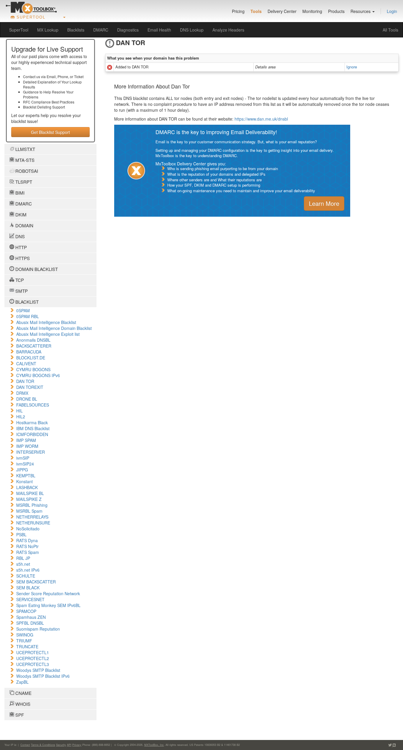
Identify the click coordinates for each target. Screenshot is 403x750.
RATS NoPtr (27, 546)
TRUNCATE (27, 646)
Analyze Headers (228, 30)
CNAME (23, 693)
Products (336, 11)
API (69, 745)
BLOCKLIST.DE (30, 358)
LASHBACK (27, 487)
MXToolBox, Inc (154, 745)
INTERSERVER (30, 452)
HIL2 (20, 417)
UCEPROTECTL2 (32, 658)
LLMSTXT (24, 149)
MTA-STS (24, 160)
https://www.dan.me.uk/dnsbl (261, 119)
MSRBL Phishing (31, 505)
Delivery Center (282, 11)
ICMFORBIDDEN (32, 434)
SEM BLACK (28, 588)
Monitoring (312, 11)
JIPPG (22, 470)
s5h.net (23, 564)
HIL (19, 411)
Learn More (324, 203)
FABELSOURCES (32, 405)
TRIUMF (24, 641)
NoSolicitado (28, 529)
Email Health (159, 30)
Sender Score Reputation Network (48, 593)
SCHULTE (25, 576)
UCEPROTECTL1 (32, 652)
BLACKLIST (26, 302)
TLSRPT (23, 182)
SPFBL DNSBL (30, 623)
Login (392, 11)
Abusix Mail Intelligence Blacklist (46, 322)
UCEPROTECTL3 (32, 664)
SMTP (21, 291)
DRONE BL (26, 399)
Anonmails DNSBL (33, 340)
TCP (19, 280)
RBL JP (23, 558)
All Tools (390, 30)
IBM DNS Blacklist (33, 428)
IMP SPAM (26, 440)
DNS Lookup (192, 30)
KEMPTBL (25, 475)
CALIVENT (26, 363)
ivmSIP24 (25, 464)
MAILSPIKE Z (29, 499)
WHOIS (22, 704)
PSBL (21, 534)
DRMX (22, 393)
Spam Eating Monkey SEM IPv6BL (48, 605)
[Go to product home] (31, 8)
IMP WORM (27, 446)
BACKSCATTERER (33, 346)
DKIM (20, 214)
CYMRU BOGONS (33, 369)
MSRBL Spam (29, 511)
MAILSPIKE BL (30, 493)
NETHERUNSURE (33, 523)
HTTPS (22, 258)
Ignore (351, 67)
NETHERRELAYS (32, 517)
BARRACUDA (28, 352)
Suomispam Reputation (38, 629)
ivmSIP (22, 458)
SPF (19, 715)
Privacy (76, 745)
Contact (25, 745)
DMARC (100, 30)
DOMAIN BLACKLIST (36, 269)
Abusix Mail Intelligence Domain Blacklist (54, 328)
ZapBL (22, 682)
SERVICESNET (30, 599)
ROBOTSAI (26, 171)
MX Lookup (47, 30)
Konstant (24, 481)
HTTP (20, 247)
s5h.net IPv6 (28, 570)
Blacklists (75, 30)
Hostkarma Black (32, 422)
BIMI (19, 193)
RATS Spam (27, 552)
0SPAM (23, 310)
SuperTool (18, 30)
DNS (19, 236)
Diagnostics (128, 30)
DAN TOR (25, 381)
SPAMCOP (26, 611)
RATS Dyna (27, 540)
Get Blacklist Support (50, 132)
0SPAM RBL (27, 316)
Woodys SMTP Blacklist (38, 670)
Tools (256, 11)
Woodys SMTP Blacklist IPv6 (43, 676)
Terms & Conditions (43, 745)
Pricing (238, 11)
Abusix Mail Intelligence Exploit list (48, 334)
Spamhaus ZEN (31, 617)
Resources (361, 11)
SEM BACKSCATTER (36, 582)
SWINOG (24, 635)
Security (61, 745)
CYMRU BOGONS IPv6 (38, 375)
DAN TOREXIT (29, 387)
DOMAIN (23, 225)
